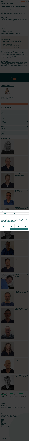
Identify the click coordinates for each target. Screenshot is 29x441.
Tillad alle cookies (23, 229)
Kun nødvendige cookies (14, 229)
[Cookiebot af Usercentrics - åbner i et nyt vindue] (25, 211)
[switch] (11, 226)
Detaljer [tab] (14, 213)
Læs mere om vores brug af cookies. (10, 221)
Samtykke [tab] (5, 213)
